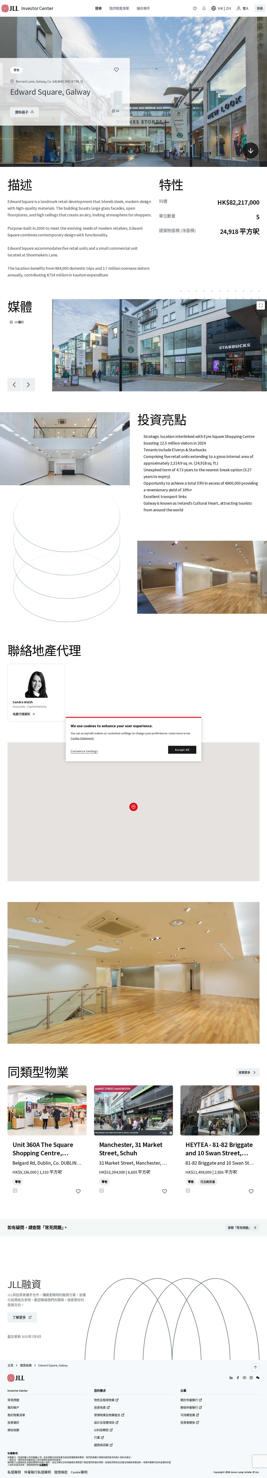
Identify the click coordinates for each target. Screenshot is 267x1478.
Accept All (182, 750)
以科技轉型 (101, 1430)
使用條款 (61, 1472)
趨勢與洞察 (101, 1445)
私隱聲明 (14, 1472)
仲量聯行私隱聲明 (37, 1472)
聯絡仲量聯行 (189, 1407)
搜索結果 (26, 1365)
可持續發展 (187, 1415)
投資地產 (100, 1407)
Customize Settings (84, 751)
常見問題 (13, 1400)
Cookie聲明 (79, 1472)
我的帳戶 (13, 1407)
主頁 (10, 1365)
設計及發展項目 (104, 1422)
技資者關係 (187, 1422)
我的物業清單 (16, 1415)
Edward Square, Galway (53, 1365)
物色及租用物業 (104, 1400)
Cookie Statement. (82, 738)
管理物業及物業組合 (107, 1415)
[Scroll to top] (255, 1367)
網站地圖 (13, 1430)
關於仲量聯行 (189, 1400)
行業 (97, 1437)
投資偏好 (13, 1422)
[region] (133, 739)
